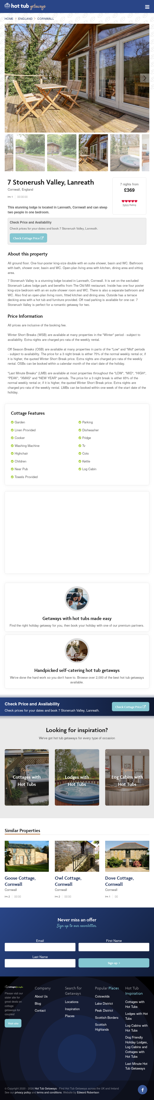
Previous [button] (9, 78)
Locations (72, 1001)
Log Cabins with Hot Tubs (136, 1028)
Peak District (104, 1010)
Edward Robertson (88, 1092)
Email (40, 940)
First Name (114, 940)
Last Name (40, 956)
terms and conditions (49, 1092)
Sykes (126, 204)
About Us (41, 996)
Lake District (104, 1003)
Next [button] (144, 78)
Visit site (13, 1023)
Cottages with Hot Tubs (134, 1004)
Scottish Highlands (102, 1027)
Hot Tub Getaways (46, 1088)
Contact (40, 1010)
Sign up (113, 963)
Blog (38, 1003)
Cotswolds (102, 996)
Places (70, 1015)
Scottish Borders (107, 1017)
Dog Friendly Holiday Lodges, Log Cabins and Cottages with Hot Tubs (136, 1047)
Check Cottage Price (26, 238)
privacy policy (23, 1092)
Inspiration (72, 1008)
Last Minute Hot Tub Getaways (136, 1066)
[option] (77, 78)
